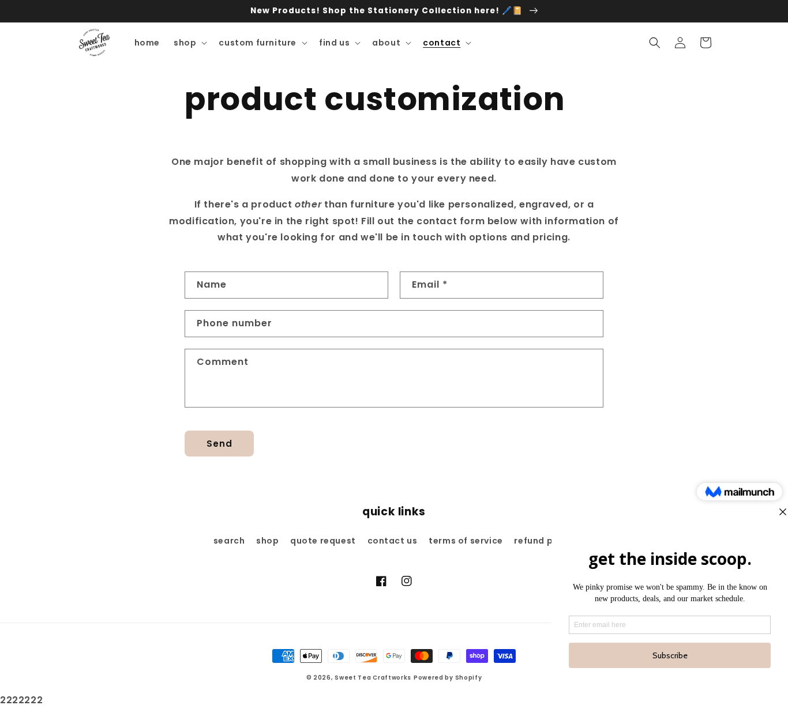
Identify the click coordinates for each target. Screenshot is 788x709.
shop (267, 540)
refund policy (544, 540)
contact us (392, 540)
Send (219, 444)
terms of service (466, 540)
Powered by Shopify (448, 677)
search (229, 540)
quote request (323, 540)
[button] (189, 43)
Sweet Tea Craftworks (373, 677)
